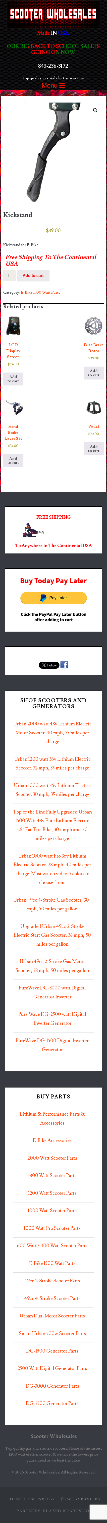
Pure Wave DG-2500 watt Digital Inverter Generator (52, 1019)
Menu (50, 85)
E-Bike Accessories (52, 1141)
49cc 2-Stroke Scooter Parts (52, 1281)
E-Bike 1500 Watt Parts (40, 292)
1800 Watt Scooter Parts (52, 1176)
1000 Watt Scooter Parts (52, 1211)
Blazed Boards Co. (67, 1511)
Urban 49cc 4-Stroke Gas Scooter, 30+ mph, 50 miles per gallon (52, 904)
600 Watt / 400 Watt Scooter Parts (52, 1246)
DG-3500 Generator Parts (52, 1404)
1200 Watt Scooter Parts (52, 1193)
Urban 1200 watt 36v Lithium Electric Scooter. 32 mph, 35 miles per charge (52, 763)
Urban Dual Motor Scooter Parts (52, 1316)
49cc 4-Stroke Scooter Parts (52, 1299)
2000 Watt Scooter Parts (52, 1158)
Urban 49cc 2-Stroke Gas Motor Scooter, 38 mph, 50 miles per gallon (52, 966)
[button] (95, 110)
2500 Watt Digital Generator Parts (52, 1368)
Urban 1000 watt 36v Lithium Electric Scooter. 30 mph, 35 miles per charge (52, 790)
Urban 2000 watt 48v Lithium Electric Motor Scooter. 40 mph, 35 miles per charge (52, 733)
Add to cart (33, 275)
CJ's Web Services (78, 1499)
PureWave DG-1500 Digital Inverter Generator (52, 1045)
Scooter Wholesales (53, 1436)
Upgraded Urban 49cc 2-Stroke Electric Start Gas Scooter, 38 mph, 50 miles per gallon (52, 935)
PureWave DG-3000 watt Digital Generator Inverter (52, 992)
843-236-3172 (53, 66)
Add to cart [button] (13, 379)
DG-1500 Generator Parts (52, 1351)
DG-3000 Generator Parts (52, 1386)
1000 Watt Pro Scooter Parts (52, 1228)
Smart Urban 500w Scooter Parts (52, 1334)
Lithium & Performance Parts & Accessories (52, 1118)
